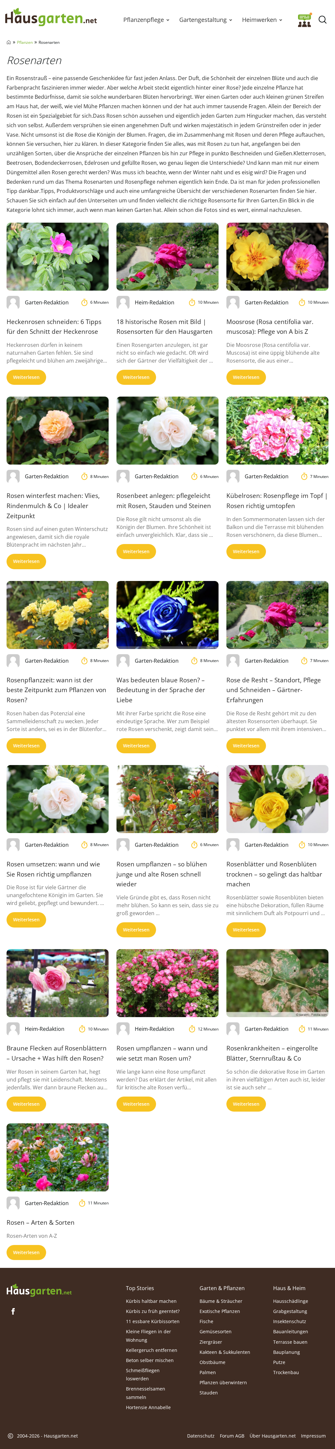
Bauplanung (286, 1352)
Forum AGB (232, 1436)
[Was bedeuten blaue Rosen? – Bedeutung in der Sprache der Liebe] (167, 615)
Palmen (208, 1372)
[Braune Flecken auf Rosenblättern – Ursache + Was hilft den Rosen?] (58, 983)
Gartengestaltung (203, 20)
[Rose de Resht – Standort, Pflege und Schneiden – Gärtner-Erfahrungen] (277, 615)
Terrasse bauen (290, 1341)
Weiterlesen (26, 377)
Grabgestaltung (290, 1311)
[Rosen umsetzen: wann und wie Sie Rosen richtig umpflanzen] (58, 799)
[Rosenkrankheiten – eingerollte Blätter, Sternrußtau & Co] (277, 983)
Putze (279, 1362)
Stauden (209, 1392)
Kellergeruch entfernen (151, 1350)
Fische (206, 1321)
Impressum (313, 1436)
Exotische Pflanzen (220, 1311)
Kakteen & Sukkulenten (225, 1352)
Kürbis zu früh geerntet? (153, 1311)
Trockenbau (286, 1372)
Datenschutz (201, 1436)
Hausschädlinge (290, 1301)
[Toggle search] (322, 19)
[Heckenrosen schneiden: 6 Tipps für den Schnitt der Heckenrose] (58, 257)
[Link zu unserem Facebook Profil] (13, 1311)
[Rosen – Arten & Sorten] (58, 1157)
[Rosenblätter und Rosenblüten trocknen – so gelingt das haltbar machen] (277, 799)
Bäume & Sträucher (221, 1301)
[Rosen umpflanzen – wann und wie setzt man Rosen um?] (167, 983)
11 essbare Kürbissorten (153, 1321)
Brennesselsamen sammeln (145, 1393)
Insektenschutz (289, 1321)
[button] (168, 20)
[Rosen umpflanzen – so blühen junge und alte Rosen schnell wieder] (167, 799)
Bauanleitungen (290, 1331)
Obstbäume (212, 1362)
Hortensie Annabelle (148, 1407)
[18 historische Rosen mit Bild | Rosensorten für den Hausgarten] (167, 257)
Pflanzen (25, 42)
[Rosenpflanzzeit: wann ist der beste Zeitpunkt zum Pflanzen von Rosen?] (58, 615)
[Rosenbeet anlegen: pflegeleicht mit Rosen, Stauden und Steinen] (167, 431)
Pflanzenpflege (143, 20)
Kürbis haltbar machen (151, 1301)
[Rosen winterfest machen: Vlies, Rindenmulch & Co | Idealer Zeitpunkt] (58, 431)
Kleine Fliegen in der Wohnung (148, 1335)
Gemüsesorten (216, 1331)
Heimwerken (259, 20)
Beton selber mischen (150, 1360)
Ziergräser (211, 1341)
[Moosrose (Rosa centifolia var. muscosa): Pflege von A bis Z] (277, 257)
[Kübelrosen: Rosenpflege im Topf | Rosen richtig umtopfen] (277, 431)
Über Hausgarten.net (273, 1436)
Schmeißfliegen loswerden (143, 1374)
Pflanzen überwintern (223, 1382)
